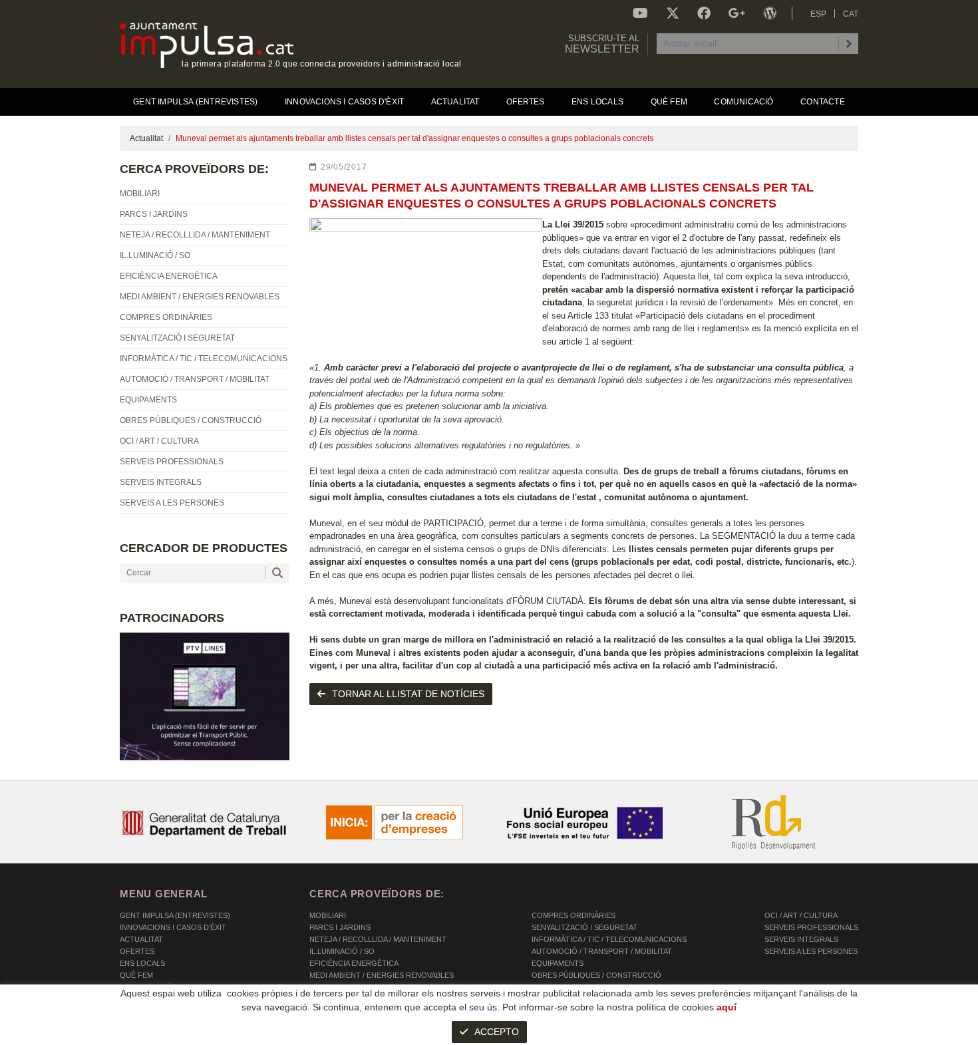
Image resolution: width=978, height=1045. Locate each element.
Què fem (136, 975)
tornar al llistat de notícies (408, 693)
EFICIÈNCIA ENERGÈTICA (354, 963)
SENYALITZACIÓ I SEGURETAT (584, 927)
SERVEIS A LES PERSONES (811, 951)
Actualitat (146, 138)
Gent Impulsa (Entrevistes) (175, 915)
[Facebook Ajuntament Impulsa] (704, 13)
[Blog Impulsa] (769, 13)
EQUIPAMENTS (557, 963)
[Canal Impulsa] (640, 13)
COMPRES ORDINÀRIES (573, 915)
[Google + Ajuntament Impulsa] (737, 13)
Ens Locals (142, 963)
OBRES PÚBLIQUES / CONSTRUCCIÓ (596, 975)
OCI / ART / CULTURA (801, 915)
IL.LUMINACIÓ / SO (342, 951)
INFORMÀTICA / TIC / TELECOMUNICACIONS (609, 939)
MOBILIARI (327, 915)
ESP (818, 14)
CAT (850, 14)
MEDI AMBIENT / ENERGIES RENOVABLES (381, 975)
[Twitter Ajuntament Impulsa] (672, 13)
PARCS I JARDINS (340, 927)
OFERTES (137, 951)
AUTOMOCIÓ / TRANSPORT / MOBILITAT (602, 951)
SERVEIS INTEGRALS (801, 939)
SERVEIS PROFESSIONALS (811, 927)
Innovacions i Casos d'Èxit (173, 927)
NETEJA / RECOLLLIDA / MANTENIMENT (377, 939)
